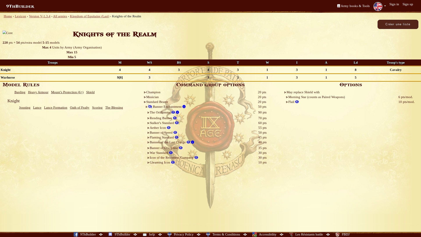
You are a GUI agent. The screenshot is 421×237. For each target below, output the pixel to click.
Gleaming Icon (160, 162)
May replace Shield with (303, 92)
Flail (291, 102)
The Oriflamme (160, 112)
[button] (379, 6)
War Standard (159, 152)
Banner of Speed (161, 132)
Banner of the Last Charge (168, 142)
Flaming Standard (162, 137)
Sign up (408, 4)
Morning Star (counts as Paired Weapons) (316, 97)
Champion (153, 92)
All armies (60, 16)
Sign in (394, 4)
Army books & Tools (355, 6)
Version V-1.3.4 (39, 16)
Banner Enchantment (167, 106)
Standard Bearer (157, 102)
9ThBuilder (20, 6)
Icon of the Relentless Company (172, 157)
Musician (152, 97)
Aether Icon (158, 127)
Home (8, 16)
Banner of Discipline (164, 148)
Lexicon (20, 16)
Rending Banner (161, 118)
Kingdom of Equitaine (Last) (89, 16)
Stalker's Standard (162, 123)
